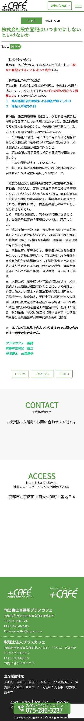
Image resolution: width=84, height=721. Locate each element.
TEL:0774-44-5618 (16, 653)
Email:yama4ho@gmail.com (23, 631)
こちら (30, 663)
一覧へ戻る (42, 374)
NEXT (63, 374)
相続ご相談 (58, 5)
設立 (14, 46)
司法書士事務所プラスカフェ (14, 5)
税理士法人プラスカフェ (64, 592)
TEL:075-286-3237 (16, 621)
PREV (21, 374)
